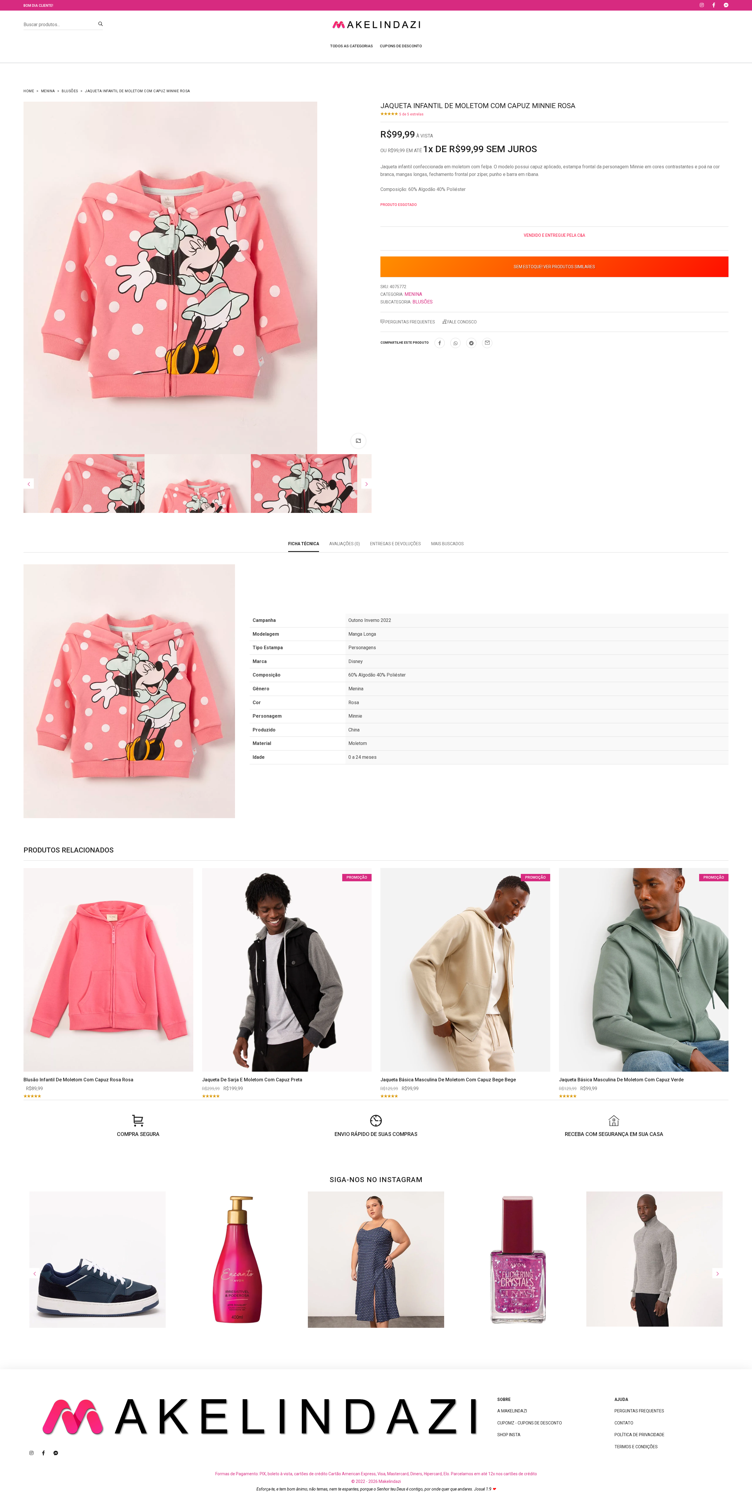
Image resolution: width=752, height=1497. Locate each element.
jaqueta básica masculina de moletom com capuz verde (621, 1080)
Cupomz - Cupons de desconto (529, 1423)
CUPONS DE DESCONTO (401, 46)
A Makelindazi (512, 1411)
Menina (48, 91)
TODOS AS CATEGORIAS (351, 46)
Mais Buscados (447, 543)
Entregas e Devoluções (395, 543)
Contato (624, 1423)
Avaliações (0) (344, 543)
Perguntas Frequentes (410, 322)
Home (29, 91)
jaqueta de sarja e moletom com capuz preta (252, 1080)
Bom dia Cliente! (38, 6)
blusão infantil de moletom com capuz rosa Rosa (78, 1080)
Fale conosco (461, 322)
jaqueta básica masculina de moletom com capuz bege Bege (448, 1080)
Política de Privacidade (639, 1434)
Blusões (70, 91)
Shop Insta (509, 1434)
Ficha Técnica (303, 543)
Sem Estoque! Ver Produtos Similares (554, 266)
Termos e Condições (636, 1446)
